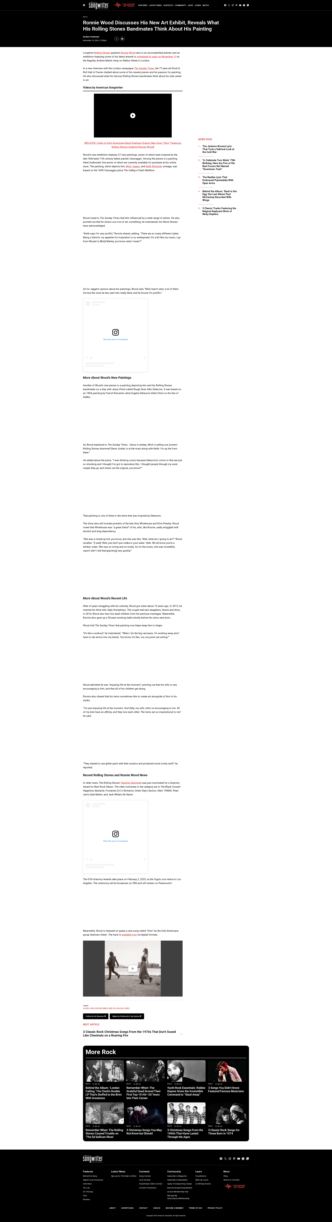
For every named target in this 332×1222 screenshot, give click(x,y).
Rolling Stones (102, 52)
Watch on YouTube (231, 1180)
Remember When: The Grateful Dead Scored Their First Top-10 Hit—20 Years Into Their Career (143, 1093)
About (112, 1208)
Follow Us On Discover (95, 1016)
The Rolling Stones (121, 1008)
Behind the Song (90, 1176)
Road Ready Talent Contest (150, 1184)
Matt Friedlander (92, 37)
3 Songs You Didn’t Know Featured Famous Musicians (226, 1089)
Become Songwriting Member (179, 1188)
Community (180, 5)
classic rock (88, 1008)
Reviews (86, 1199)
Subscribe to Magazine (177, 1176)
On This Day (88, 1192)
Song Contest (145, 1176)
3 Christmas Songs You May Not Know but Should (144, 1131)
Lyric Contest (144, 1180)
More (226, 1171)
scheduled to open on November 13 (157, 56)
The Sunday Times (144, 68)
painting (98, 1008)
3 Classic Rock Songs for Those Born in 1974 (224, 1131)
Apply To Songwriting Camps (179, 1184)
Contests (168, 5)
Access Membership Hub (177, 1192)
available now (129, 934)
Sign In (156, 1208)
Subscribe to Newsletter (177, 1180)
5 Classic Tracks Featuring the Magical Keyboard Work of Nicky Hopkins (219, 211)
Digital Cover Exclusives (93, 1180)
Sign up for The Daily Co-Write (123, 1176)
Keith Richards (154, 166)
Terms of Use (195, 1208)
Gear (85, 1196)
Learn (198, 5)
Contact (143, 1208)
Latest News (155, 5)
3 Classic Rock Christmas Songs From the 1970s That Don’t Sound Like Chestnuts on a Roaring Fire (129, 1033)
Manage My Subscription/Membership (178, 1197)
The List (86, 1188)
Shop (190, 5)
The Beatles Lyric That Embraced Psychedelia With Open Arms (217, 180)
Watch (205, 5)
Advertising (127, 1208)
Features (142, 5)
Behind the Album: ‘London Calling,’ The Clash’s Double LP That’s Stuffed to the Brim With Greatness (104, 1093)
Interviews (87, 1184)
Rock (85, 17)
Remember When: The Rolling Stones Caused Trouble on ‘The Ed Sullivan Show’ (104, 1133)
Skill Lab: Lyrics (201, 1180)
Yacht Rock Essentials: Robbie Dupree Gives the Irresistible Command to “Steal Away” (186, 1091)
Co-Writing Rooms (203, 1184)
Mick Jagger (133, 166)
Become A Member (174, 1208)
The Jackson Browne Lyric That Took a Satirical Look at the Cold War (218, 149)
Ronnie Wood (128, 52)
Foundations (200, 1176)
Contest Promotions (147, 1188)
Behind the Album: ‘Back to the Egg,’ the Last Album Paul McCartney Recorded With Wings (219, 196)
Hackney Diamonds (131, 782)
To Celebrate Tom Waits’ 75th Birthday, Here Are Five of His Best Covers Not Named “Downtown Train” (218, 164)
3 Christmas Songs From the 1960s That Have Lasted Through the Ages (185, 1133)
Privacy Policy (215, 1208)
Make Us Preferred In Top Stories (126, 1016)
